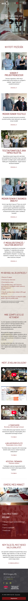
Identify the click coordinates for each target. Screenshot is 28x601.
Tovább (13, 437)
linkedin (7, 583)
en (15, 3)
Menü (24, 3)
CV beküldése (13, 563)
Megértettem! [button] (14, 598)
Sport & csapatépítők (8, 527)
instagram (10, 583)
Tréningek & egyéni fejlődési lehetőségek (14, 522)
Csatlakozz (14, 24)
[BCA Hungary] (5, 3)
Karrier (5, 525)
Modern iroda (6, 530)
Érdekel (13, 87)
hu (17, 3)
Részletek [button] (17, 594)
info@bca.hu (10, 579)
